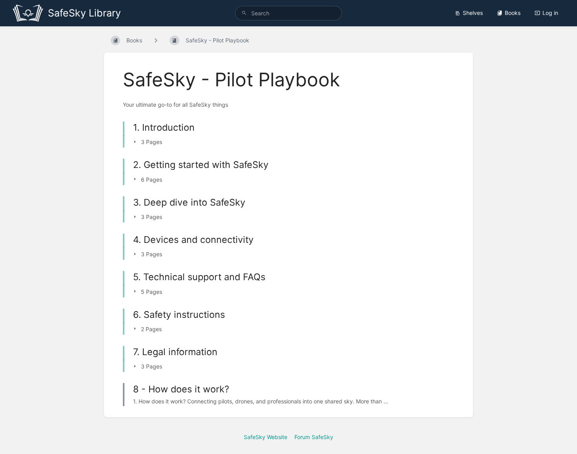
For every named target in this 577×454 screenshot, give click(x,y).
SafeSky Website (265, 437)
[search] (288, 13)
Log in (550, 12)
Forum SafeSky (313, 437)
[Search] (244, 13)
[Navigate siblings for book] (156, 40)
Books (512, 12)
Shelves (473, 12)
